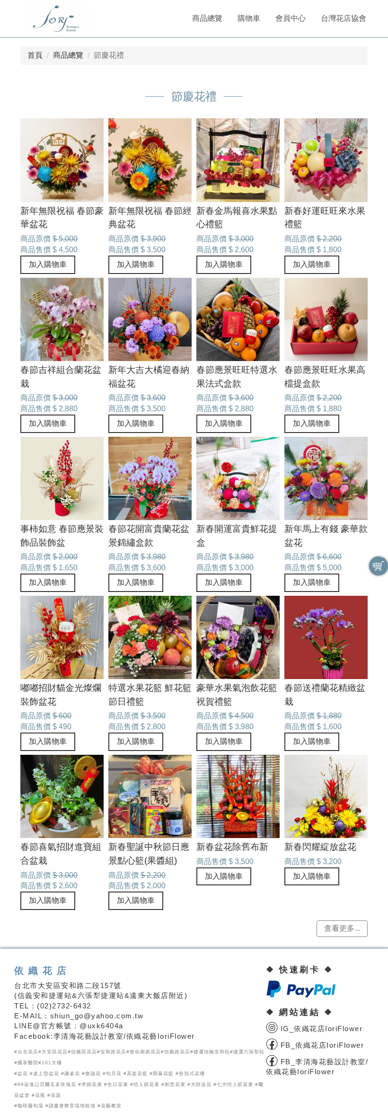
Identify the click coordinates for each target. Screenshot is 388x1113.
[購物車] (378, 565)
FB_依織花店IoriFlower (321, 1045)
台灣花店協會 (343, 18)
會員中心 (290, 18)
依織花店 (42, 970)
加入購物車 (48, 264)
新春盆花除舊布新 (232, 847)
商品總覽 (207, 18)
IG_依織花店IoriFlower (320, 1029)
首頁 (35, 55)
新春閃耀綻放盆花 (320, 847)
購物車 (249, 18)
